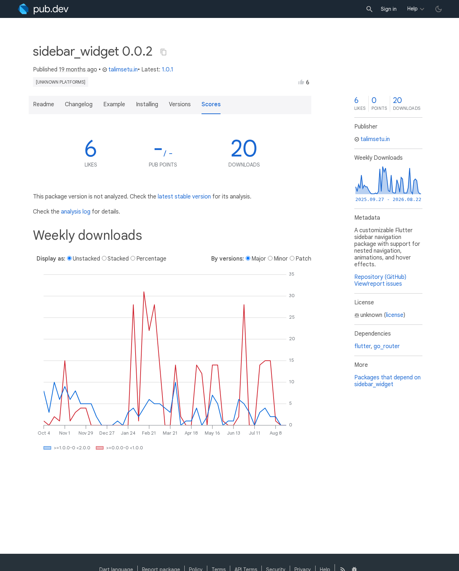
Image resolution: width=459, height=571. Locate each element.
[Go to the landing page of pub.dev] (43, 9)
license (394, 315)
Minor (281, 258)
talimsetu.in (123, 69)
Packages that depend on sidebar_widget (387, 381)
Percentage (151, 258)
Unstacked (86, 258)
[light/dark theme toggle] (438, 9)
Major (258, 258)
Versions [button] (180, 104)
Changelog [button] (79, 104)
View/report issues (378, 283)
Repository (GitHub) (380, 277)
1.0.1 (167, 69)
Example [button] (114, 104)
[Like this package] (301, 81)
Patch (303, 258)
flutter (362, 346)
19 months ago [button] (78, 69)
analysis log (75, 211)
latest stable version (184, 196)
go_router (387, 346)
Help (412, 8)
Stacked (118, 258)
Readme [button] (43, 104)
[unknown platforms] (60, 82)
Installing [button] (147, 104)
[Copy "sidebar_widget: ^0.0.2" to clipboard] (163, 52)
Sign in (389, 9)
